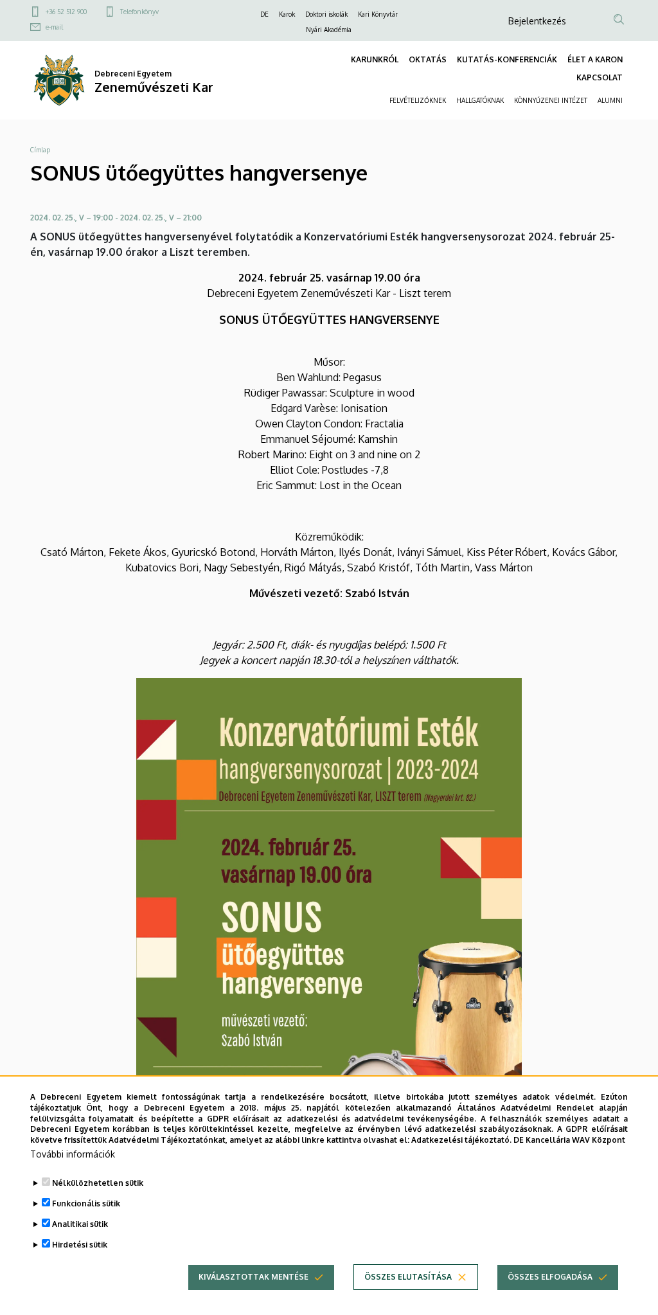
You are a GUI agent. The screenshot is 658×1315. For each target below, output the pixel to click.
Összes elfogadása (550, 1277)
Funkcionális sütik (86, 1203)
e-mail (54, 27)
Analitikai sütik (80, 1224)
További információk (72, 1154)
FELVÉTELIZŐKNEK (417, 100)
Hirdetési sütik (79, 1244)
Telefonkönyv (139, 11)
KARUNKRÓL (374, 59)
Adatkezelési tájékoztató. (461, 1140)
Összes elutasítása (408, 1277)
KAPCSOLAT (599, 77)
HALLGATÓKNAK (480, 100)
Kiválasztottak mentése (253, 1277)
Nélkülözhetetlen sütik (97, 1183)
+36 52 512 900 (66, 11)
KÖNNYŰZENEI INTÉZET (550, 100)
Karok (287, 14)
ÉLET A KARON (595, 59)
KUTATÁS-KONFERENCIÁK (507, 59)
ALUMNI (610, 100)
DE (264, 14)
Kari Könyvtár (378, 14)
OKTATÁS (428, 59)
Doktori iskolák (326, 14)
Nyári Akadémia (328, 29)
